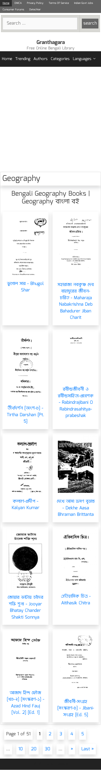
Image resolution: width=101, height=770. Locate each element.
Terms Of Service (59, 3)
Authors (40, 59)
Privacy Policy (35, 3)
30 (47, 749)
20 (34, 749)
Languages (82, 59)
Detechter (35, 10)
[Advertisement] (50, 119)
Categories (60, 59)
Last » (87, 749)
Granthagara (51, 42)
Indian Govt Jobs (83, 3)
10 (20, 749)
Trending (22, 59)
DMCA (18, 3)
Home (6, 3)
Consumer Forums (13, 10)
